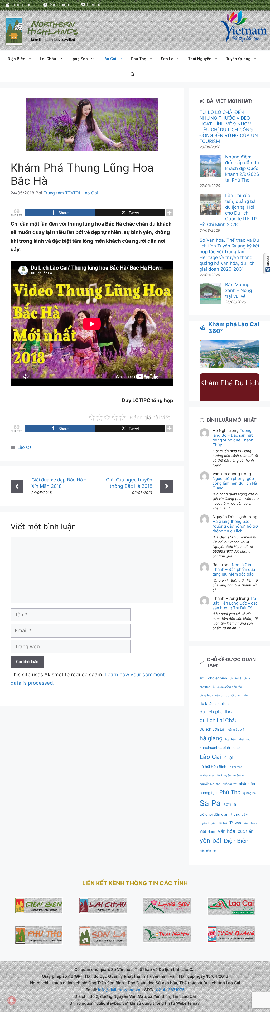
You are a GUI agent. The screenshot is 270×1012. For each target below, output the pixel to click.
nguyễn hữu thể (210, 784)
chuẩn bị (235, 678)
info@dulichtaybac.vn (119, 989)
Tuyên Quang (238, 58)
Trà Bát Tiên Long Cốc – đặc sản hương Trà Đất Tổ (235, 603)
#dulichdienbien (213, 678)
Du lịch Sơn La (212, 729)
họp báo (230, 739)
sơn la (229, 804)
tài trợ (223, 823)
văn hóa (226, 831)
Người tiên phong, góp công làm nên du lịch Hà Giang (235, 483)
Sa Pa (210, 803)
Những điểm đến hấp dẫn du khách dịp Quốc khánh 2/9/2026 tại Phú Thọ (242, 168)
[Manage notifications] (11, 1000)
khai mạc (244, 739)
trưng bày (239, 814)
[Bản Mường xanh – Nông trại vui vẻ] (210, 294)
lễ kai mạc (235, 767)
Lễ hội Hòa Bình (213, 767)
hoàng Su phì (235, 729)
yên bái (210, 840)
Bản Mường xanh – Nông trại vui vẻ (238, 290)
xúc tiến (245, 831)
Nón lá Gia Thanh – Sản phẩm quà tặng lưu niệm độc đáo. (234, 569)
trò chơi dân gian (214, 814)
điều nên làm (208, 851)
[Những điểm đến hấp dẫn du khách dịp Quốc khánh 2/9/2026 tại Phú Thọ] (210, 166)
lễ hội (228, 758)
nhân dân (247, 783)
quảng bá (249, 793)
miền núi (238, 775)
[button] (132, 74)
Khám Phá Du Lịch (229, 383)
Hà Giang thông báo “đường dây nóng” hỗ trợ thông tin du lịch (235, 526)
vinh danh (250, 823)
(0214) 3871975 (169, 989)
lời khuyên (224, 775)
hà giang (211, 738)
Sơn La (167, 58)
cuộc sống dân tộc (229, 687)
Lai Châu (48, 58)
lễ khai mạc (207, 775)
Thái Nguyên (199, 58)
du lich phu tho (216, 711)
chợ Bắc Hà (207, 687)
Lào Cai (109, 58)
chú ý (247, 678)
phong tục (208, 793)
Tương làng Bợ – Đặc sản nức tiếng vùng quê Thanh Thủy (233, 437)
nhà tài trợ (229, 784)
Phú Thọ (138, 58)
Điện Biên (16, 58)
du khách (208, 704)
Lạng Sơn (79, 58)
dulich (223, 704)
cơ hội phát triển (237, 695)
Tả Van (235, 823)
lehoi (236, 748)
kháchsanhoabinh (215, 748)
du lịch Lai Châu (219, 720)
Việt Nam (207, 831)
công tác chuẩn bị (211, 695)
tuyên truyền (208, 823)
